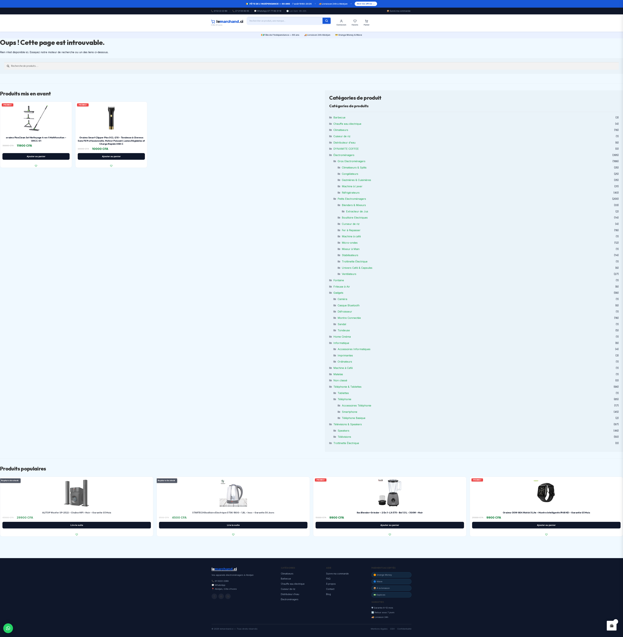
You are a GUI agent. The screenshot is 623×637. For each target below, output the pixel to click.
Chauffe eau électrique (347, 123)
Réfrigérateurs (351, 192)
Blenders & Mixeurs (354, 205)
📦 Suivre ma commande (398, 11)
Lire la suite (76, 525)
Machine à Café (343, 368)
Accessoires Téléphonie (356, 405)
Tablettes (343, 393)
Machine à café (351, 236)
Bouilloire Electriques (355, 217)
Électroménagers (343, 155)
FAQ (328, 578)
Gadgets (338, 292)
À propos (331, 584)
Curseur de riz (351, 224)
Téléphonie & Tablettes (347, 386)
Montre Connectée (349, 317)
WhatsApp (220, 585)
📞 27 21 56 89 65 (240, 11)
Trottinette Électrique (354, 261)
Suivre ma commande (337, 573)
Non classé (340, 380)
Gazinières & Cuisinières (356, 180)
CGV (392, 629)
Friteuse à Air (341, 286)
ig (221, 596)
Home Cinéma (342, 336)
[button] (36, 165)
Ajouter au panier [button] (36, 156)
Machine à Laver (352, 186)
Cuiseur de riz (341, 136)
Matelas (338, 374)
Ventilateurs (349, 274)
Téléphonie (344, 399)
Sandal (342, 324)
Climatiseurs (340, 130)
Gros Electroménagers (351, 161)
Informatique (341, 343)
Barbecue (339, 117)
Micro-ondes (350, 242)
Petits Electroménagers (352, 198)
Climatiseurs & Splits (354, 167)
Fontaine (338, 280)
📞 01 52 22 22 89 (219, 11)
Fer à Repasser (351, 230)
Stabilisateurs (350, 255)
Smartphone (349, 411)
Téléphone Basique (353, 418)
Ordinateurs (345, 361)
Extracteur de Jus (357, 211)
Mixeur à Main (351, 249)
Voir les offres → (366, 4)
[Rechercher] (327, 21)
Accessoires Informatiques (354, 349)
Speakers (343, 430)
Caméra (342, 299)
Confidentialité (404, 629)
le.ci (224, 569)
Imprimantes (345, 355)
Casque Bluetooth (349, 305)
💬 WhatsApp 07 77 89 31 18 (267, 11)
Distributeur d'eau (344, 142)
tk (227, 596)
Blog (328, 594)
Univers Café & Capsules (357, 267)
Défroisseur (345, 311)
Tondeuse (344, 330)
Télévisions (344, 436)
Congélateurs (350, 173)
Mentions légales (379, 629)
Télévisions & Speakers (347, 424)
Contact (330, 589)
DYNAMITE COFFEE (346, 148)
